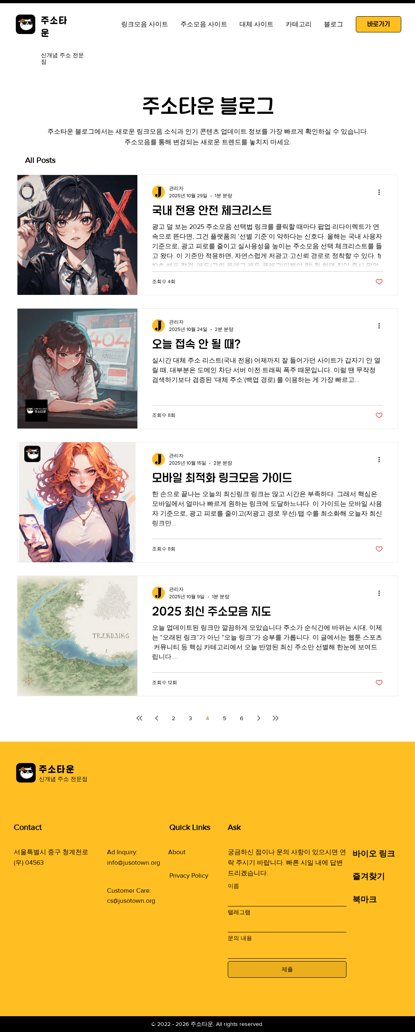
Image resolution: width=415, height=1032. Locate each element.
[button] (256, 24)
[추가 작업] (382, 192)
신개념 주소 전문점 (63, 779)
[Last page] (275, 718)
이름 (233, 886)
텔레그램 (239, 912)
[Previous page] (156, 718)
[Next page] (258, 718)
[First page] (139, 718)
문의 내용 (240, 938)
